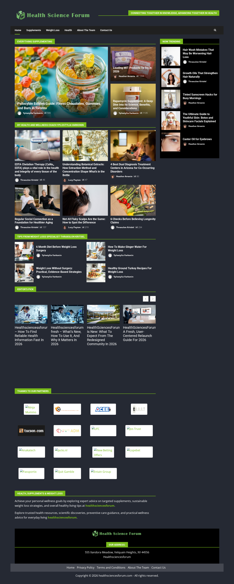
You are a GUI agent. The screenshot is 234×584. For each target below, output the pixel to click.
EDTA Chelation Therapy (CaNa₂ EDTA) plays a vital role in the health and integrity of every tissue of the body (37, 145)
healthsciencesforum (99, 506)
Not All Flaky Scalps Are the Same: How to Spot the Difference (85, 200)
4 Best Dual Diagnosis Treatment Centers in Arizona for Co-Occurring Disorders (133, 145)
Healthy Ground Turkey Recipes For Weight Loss (96, 272)
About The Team (86, 30)
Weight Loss (52, 30)
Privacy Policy (85, 567)
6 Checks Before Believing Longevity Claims (133, 200)
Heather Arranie (126, 76)
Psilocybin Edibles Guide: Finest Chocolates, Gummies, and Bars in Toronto (61, 82)
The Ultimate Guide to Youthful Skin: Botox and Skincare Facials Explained (170, 120)
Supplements (33, 30)
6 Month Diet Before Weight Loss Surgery (24, 251)
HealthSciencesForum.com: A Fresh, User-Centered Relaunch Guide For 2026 (139, 333)
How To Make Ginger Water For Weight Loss (96, 251)
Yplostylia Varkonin (32, 112)
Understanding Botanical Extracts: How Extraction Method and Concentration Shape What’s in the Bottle (85, 145)
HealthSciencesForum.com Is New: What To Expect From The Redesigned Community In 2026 (103, 335)
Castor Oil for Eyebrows (170, 142)
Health (68, 30)
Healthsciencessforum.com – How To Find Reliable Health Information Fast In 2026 (31, 335)
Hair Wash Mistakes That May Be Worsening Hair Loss (170, 56)
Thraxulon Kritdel (29, 179)
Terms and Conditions (111, 567)
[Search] (215, 30)
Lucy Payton (74, 179)
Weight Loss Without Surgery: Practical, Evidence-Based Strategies (24, 272)
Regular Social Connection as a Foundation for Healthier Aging (37, 200)
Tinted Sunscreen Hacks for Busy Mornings (170, 99)
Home (18, 30)
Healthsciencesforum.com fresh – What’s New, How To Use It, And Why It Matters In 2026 (67, 335)
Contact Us (106, 30)
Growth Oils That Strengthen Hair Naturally (170, 77)
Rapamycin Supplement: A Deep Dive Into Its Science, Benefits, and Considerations (133, 104)
